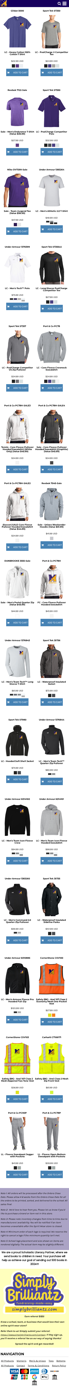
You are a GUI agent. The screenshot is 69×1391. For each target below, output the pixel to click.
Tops (51, 1360)
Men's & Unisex (37, 1360)
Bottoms (60, 1360)
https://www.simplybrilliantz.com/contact (23, 1334)
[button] (59, 3)
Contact (21, 1365)
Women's (21, 1360)
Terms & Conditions (38, 1365)
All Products (7, 1360)
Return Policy (59, 1365)
